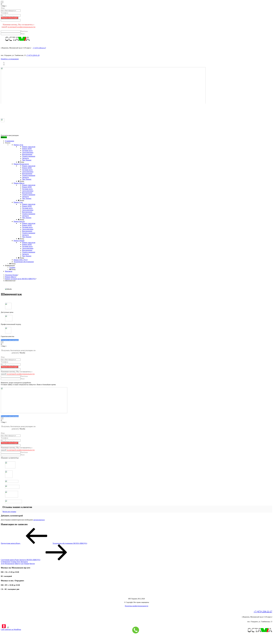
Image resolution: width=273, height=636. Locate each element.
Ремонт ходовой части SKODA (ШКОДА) (20, 279)
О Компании (5, 562)
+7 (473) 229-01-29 (32, 55)
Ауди (3, 563)
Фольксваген (10, 563)
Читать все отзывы (9, 511)
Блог (18, 562)
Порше (26, 563)
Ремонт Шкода (10, 277)
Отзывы (13, 562)
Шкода (17, 563)
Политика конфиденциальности (136, 606)
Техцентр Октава (11, 275)
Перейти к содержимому (10, 59)
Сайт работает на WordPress (11, 629)
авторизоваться (38, 520)
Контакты (24, 562)
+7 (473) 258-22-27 (39, 48)
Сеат (22, 563)
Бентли (32, 563)
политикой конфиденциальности (21, 27)
